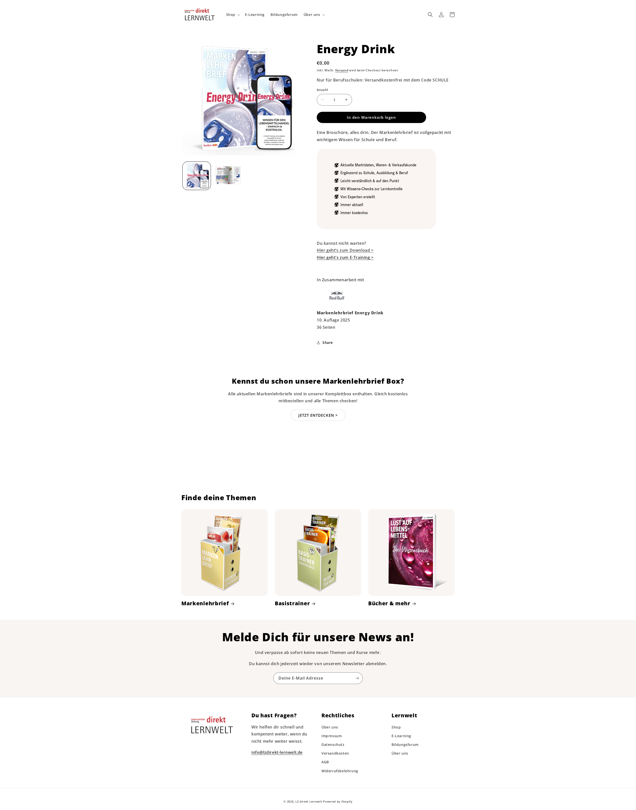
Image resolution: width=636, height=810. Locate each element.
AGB (325, 762)
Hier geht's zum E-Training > (345, 257)
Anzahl (322, 89)
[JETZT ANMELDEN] (357, 678)
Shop (396, 727)
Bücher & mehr (389, 603)
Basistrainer (292, 603)
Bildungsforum (405, 744)
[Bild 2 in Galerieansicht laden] (227, 176)
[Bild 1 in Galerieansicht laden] (197, 176)
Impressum (331, 735)
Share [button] (327, 342)
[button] (232, 14)
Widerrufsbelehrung (339, 771)
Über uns (329, 727)
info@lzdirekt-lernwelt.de (277, 752)
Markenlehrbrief (205, 603)
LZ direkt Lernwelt (308, 801)
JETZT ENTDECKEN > (318, 415)
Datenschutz (333, 744)
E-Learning (401, 735)
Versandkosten (335, 753)
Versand (341, 70)
